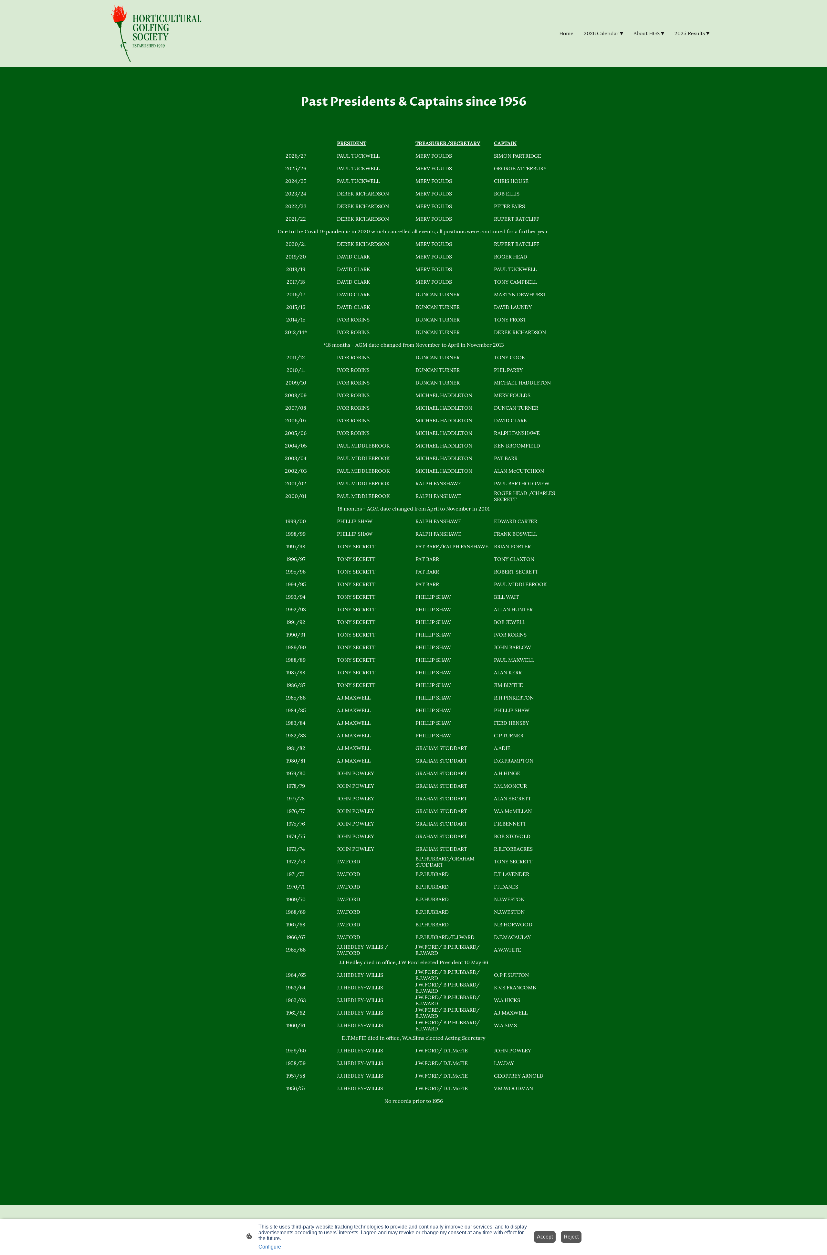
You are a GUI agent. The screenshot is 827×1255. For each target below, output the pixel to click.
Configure (269, 1247)
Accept (545, 1236)
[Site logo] (159, 33)
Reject (571, 1236)
